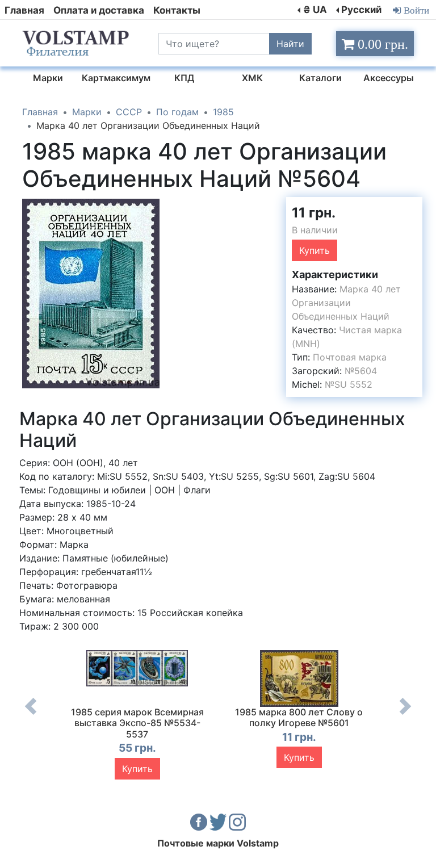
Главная (24, 10)
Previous (30, 715)
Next (405, 715)
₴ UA (315, 9)
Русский (361, 9)
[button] (149, 207)
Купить (314, 250)
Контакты (176, 10)
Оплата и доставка (98, 10)
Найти (290, 43)
